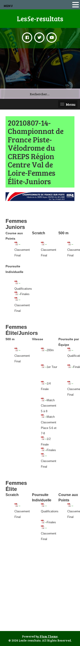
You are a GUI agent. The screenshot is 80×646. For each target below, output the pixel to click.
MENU (8, 6)
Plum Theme (49, 636)
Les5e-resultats (40, 18)
